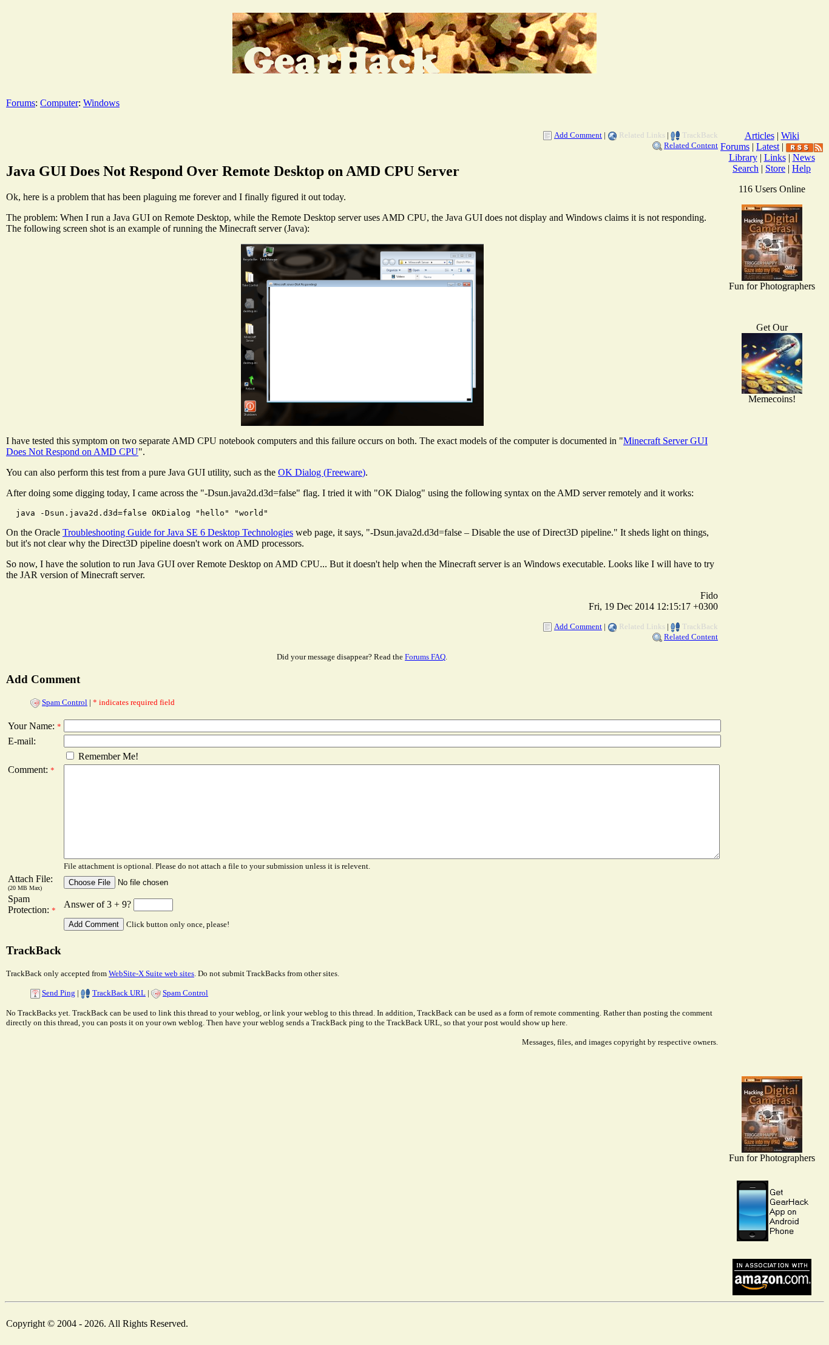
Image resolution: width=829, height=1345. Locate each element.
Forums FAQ (425, 656)
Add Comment (578, 135)
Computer (59, 103)
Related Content (691, 145)
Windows (101, 103)
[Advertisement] (772, 874)
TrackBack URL (119, 992)
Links (775, 157)
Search (746, 168)
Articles (759, 135)
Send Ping (58, 992)
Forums (20, 103)
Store (775, 168)
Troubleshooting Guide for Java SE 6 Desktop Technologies (178, 532)
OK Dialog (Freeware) (321, 472)
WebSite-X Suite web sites (151, 973)
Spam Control (64, 702)
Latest (767, 146)
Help (801, 168)
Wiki (790, 135)
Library (743, 157)
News (804, 157)
